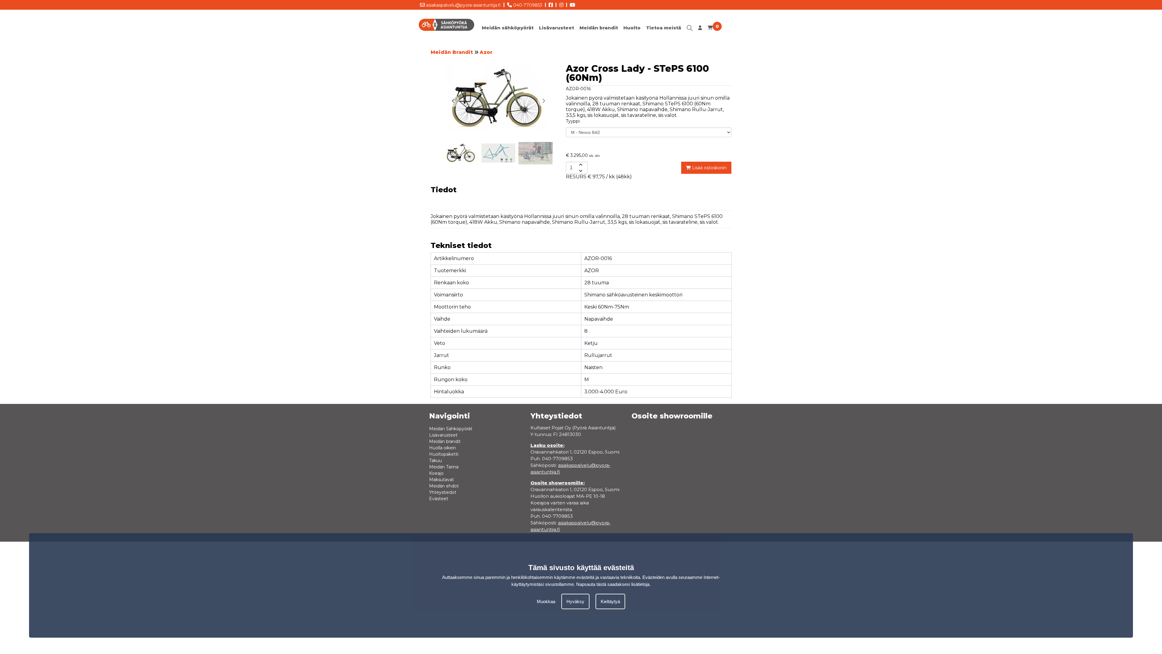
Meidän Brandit (452, 52)
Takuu (435, 460)
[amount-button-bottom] (580, 171)
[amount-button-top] (580, 165)
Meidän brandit (598, 28)
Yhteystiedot (442, 492)
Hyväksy (575, 601)
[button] (543, 101)
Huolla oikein (442, 448)
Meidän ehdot (444, 486)
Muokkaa (546, 601)
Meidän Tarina (443, 467)
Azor (486, 52)
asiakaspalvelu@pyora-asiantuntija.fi (463, 5)
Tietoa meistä (663, 28)
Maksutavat (441, 479)
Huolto (632, 28)
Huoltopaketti (443, 454)
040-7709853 (527, 5)
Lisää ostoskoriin (709, 167)
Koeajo (436, 473)
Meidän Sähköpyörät (450, 428)
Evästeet (438, 498)
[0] (710, 29)
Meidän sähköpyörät (507, 28)
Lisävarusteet (556, 28)
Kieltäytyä (610, 601)
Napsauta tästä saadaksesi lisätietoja (612, 584)
